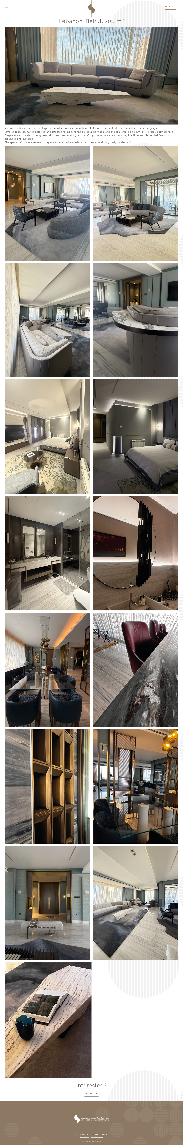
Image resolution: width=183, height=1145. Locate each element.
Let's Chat (170, 7)
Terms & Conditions (97, 1137)
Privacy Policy (84, 1137)
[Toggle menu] (7, 7)
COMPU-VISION (96, 1141)
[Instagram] (91, 1128)
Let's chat (90, 1093)
